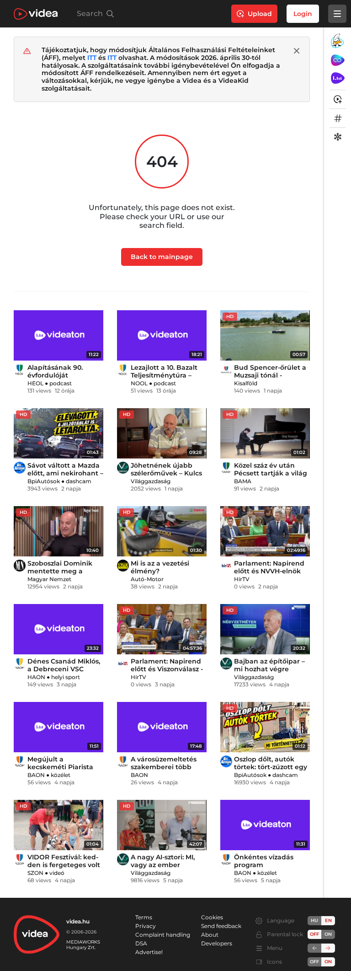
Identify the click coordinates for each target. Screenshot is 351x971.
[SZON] (20, 859)
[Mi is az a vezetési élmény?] (162, 531)
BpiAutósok (43, 481)
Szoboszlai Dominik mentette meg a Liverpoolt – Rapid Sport (59, 575)
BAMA (242, 481)
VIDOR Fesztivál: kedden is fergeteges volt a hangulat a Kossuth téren (63, 869)
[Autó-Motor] (123, 566)
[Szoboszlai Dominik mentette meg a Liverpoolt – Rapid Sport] (58, 531)
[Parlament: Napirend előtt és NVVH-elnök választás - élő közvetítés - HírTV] (265, 531)
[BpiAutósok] (20, 468)
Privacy (145, 925)
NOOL (139, 383)
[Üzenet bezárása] (296, 50)
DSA (141, 943)
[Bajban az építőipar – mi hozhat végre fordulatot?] (265, 629)
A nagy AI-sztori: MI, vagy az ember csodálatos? (163, 865)
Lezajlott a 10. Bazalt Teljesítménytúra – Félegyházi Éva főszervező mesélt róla (168, 379)
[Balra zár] (314, 948)
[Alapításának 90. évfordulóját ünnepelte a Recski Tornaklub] (58, 335)
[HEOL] (20, 370)
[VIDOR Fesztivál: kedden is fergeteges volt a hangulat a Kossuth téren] (58, 825)
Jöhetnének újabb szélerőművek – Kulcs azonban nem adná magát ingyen (166, 477)
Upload (260, 14)
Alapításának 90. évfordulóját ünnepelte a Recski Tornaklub (59, 379)
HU (314, 920)
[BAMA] (226, 468)
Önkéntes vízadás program (263, 861)
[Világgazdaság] (123, 468)
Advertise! (149, 952)
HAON (36, 677)
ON (328, 934)
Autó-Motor (147, 579)
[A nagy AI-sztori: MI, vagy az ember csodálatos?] (162, 825)
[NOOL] (123, 370)
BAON (36, 774)
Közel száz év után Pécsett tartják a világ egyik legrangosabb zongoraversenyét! (270, 477)
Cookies (212, 917)
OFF (314, 962)
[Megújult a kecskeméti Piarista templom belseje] (58, 727)
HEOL (35, 383)
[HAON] (20, 663)
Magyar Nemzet (49, 579)
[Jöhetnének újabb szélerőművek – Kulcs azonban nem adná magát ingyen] (162, 433)
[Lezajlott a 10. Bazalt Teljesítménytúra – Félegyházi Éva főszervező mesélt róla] (162, 335)
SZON (35, 872)
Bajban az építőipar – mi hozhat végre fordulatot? (269, 669)
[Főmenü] (337, 14)
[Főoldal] (36, 14)
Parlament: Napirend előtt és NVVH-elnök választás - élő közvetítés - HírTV (269, 575)
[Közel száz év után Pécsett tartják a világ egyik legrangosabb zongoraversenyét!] (265, 433)
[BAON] (20, 761)
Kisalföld (245, 383)
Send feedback (221, 925)
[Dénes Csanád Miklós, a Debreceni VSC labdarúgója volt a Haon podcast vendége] (58, 629)
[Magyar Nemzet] (20, 566)
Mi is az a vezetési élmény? (160, 567)
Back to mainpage (162, 257)
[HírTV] (226, 566)
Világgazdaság (150, 481)
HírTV (242, 579)
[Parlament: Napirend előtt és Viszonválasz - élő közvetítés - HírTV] (162, 629)
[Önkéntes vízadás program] (265, 825)
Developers (216, 943)
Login (302, 14)
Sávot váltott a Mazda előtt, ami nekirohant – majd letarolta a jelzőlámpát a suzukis (65, 477)
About (209, 934)
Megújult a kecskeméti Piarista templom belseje (60, 767)
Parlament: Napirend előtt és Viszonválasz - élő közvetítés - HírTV (167, 669)
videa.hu (78, 921)
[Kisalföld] (226, 370)
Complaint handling (162, 934)
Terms (143, 917)
